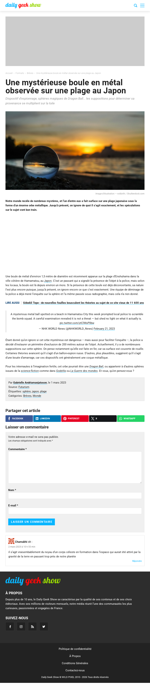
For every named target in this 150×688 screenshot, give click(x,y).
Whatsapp (129, 418)
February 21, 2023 (104, 328)
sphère (26, 391)
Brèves (27, 395)
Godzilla (61, 371)
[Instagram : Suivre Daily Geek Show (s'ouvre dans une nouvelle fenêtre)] (21, 626)
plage (43, 391)
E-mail (13, 505)
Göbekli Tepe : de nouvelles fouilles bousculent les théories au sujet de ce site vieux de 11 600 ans (83, 302)
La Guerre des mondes (84, 371)
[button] (142, 5)
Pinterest (73, 418)
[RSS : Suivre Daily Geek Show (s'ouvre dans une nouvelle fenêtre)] (32, 626)
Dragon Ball (96, 366)
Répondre (137, 561)
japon (35, 391)
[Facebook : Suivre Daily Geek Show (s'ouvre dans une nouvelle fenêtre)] (9, 626)
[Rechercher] (135, 6)
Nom (12, 490)
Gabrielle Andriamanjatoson (30, 382)
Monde (37, 395)
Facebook (17, 418)
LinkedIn (45, 418)
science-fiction (30, 371)
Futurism (23, 387)
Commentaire (17, 449)
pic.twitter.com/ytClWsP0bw (77, 323)
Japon (48, 280)
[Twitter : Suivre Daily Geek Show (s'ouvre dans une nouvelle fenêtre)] (44, 626)
